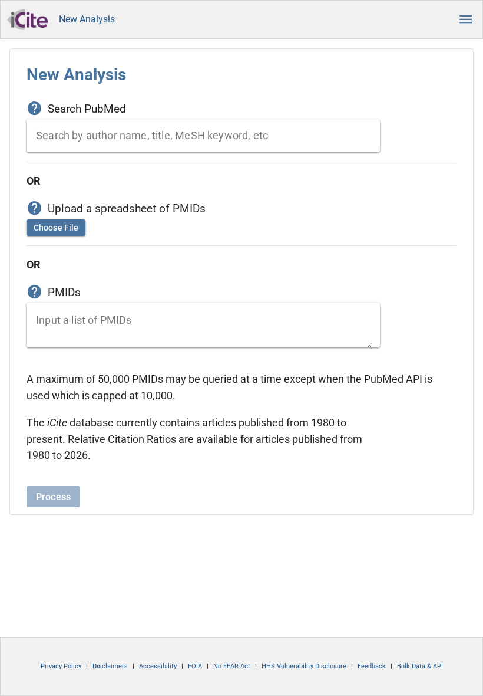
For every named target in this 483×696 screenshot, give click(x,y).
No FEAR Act (231, 666)
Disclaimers (110, 666)
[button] (466, 19)
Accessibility (158, 666)
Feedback (372, 666)
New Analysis (87, 19)
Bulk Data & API (420, 666)
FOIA (195, 666)
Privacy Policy (61, 666)
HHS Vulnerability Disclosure (304, 666)
